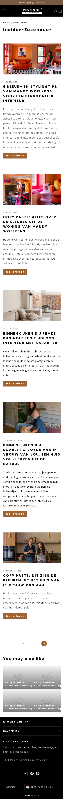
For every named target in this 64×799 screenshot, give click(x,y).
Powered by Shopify (32, 795)
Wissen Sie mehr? (15, 722)
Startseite (7, 23)
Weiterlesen (15, 155)
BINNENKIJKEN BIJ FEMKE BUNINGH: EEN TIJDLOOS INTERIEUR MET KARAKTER (30, 338)
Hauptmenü (11, 731)
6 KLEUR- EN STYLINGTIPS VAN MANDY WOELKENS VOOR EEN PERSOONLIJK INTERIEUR (30, 93)
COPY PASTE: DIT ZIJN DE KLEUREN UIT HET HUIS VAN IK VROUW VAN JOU (31, 580)
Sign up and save (15, 741)
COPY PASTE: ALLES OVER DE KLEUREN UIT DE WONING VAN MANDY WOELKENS (30, 224)
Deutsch (11, 787)
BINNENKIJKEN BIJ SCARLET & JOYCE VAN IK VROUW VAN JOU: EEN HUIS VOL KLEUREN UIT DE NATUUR (31, 454)
